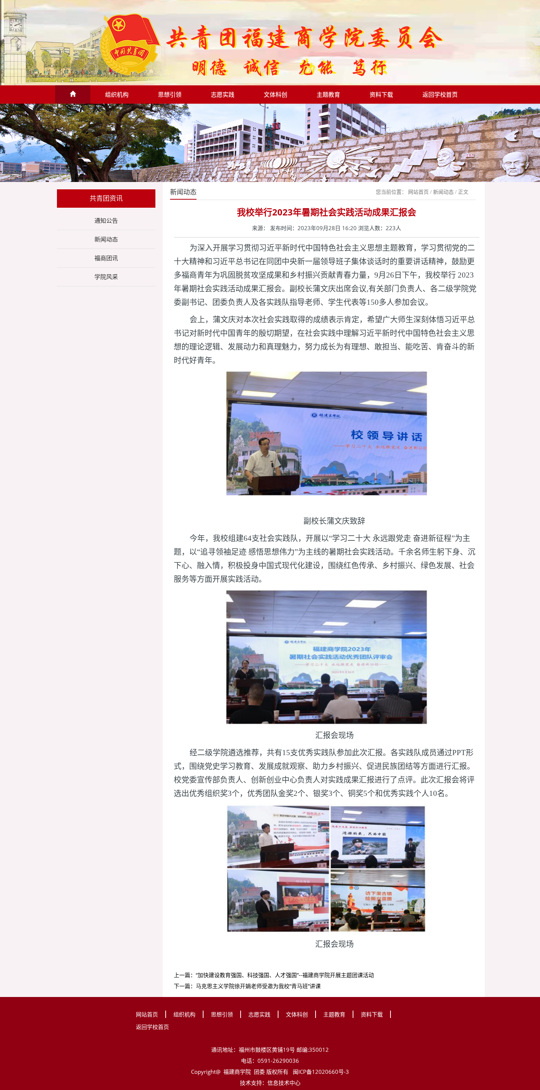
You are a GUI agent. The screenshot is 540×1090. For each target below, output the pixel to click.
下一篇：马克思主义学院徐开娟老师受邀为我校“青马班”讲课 (247, 986)
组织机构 (117, 94)
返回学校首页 (440, 94)
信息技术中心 (283, 1082)
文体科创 (275, 94)
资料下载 (381, 94)
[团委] (270, 43)
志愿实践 (222, 94)
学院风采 (106, 277)
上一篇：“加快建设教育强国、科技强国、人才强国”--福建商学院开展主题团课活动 (274, 975)
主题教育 (328, 94)
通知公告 (106, 221)
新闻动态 (106, 239)
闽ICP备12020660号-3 (320, 1071)
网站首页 (418, 192)
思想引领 (169, 94)
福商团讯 (106, 258)
